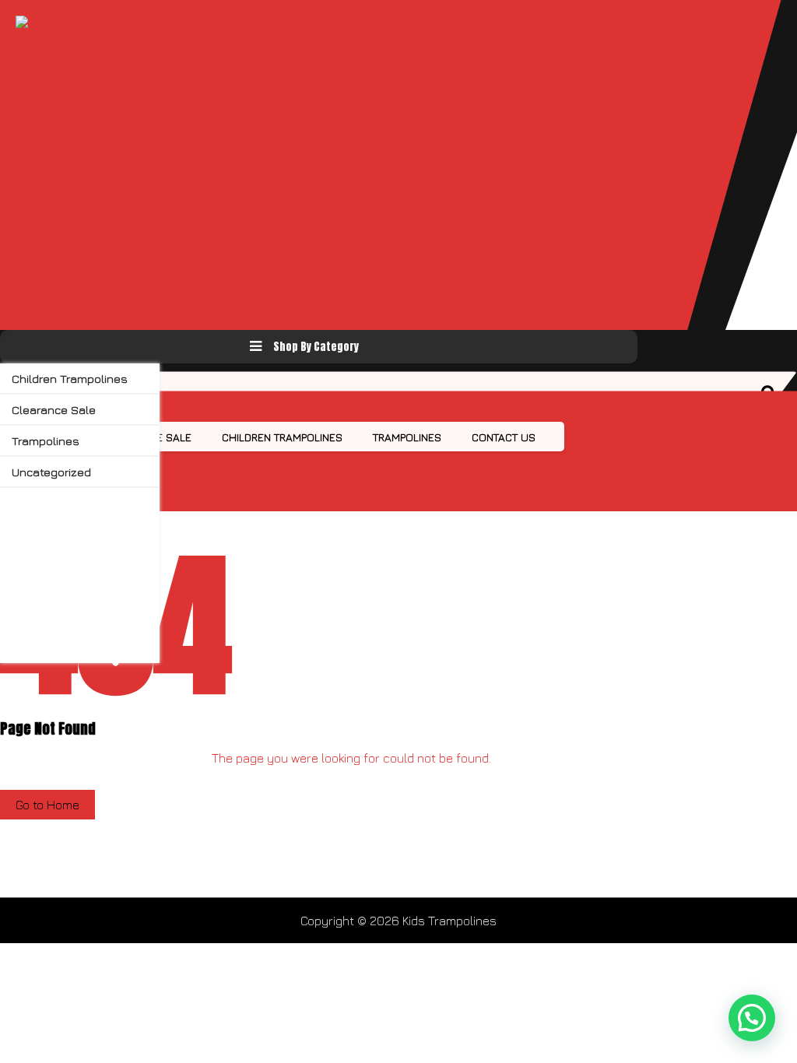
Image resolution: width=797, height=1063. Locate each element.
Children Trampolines (70, 378)
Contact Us (503, 437)
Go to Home (47, 805)
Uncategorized (51, 472)
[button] (752, 1018)
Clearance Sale (54, 409)
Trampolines (45, 440)
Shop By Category (316, 347)
